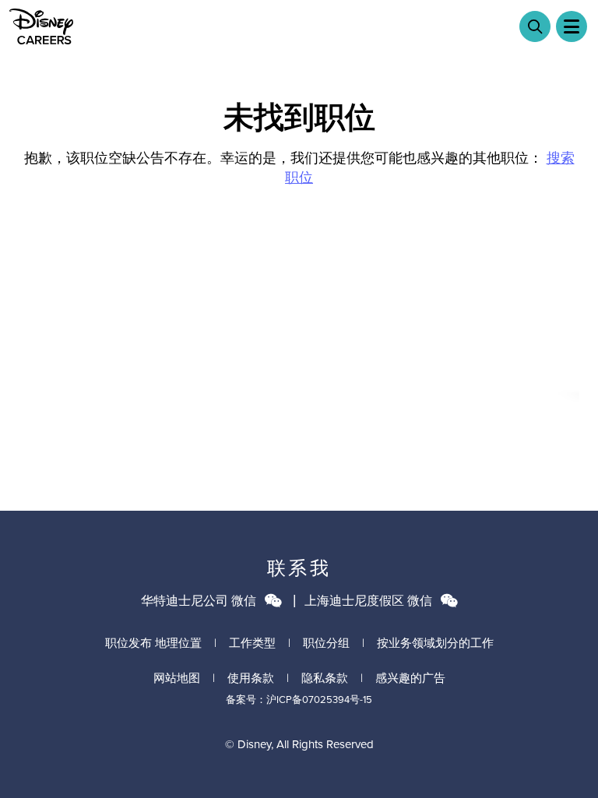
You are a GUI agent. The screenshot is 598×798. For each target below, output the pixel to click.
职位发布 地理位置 (153, 643)
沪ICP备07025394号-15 (319, 699)
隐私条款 (324, 678)
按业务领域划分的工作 (435, 643)
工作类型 (252, 643)
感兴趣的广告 (410, 678)
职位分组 (326, 643)
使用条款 (250, 678)
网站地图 (176, 678)
